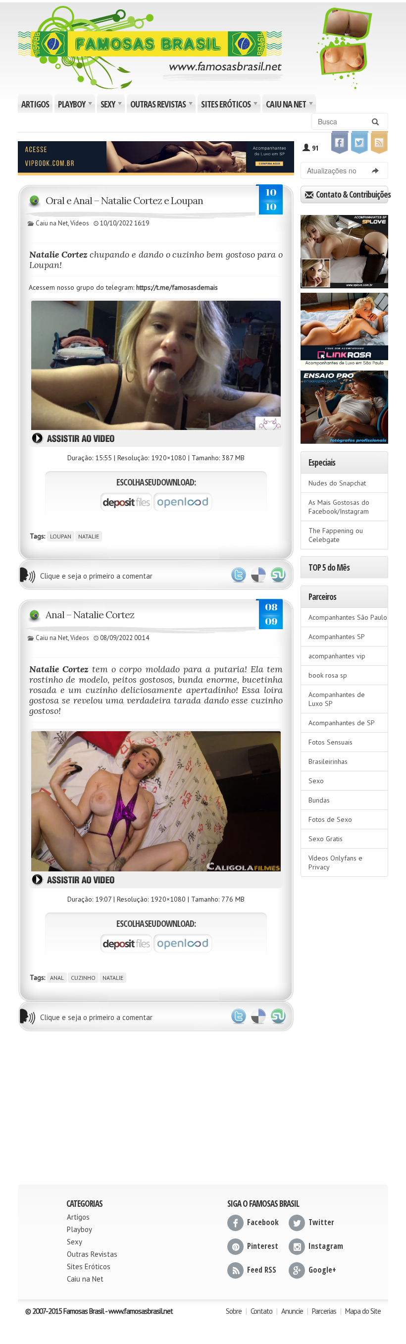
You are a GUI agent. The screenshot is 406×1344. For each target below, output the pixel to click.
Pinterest (262, 1245)
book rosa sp (327, 675)
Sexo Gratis (325, 838)
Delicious (258, 575)
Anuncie (292, 1311)
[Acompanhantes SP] (344, 248)
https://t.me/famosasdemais (177, 287)
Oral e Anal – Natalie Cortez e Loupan (124, 200)
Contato (261, 1311)
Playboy (76, 105)
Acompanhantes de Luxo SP (336, 699)
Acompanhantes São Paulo (347, 617)
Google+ (322, 1269)
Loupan (60, 536)
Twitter (238, 575)
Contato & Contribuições (351, 194)
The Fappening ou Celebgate (335, 535)
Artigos (35, 104)
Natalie (88, 536)
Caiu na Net (290, 105)
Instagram (325, 1245)
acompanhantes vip (336, 655)
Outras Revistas (162, 105)
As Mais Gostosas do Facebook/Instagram (338, 507)
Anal (57, 977)
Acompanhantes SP (336, 636)
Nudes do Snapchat (337, 483)
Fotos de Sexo (330, 819)
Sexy (112, 105)
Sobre (234, 1311)
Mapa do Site (363, 1311)
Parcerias (324, 1311)
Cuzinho (83, 977)
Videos (79, 223)
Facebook (263, 1222)
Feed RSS (261, 1269)
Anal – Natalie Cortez (90, 614)
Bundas (319, 800)
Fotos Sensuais (330, 742)
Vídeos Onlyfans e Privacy (335, 862)
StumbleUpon (278, 575)
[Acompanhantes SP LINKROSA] (344, 326)
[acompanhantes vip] (156, 157)
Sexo (316, 780)
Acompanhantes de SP (341, 722)
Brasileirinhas (328, 761)
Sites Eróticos (230, 105)
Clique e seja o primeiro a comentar (96, 576)
